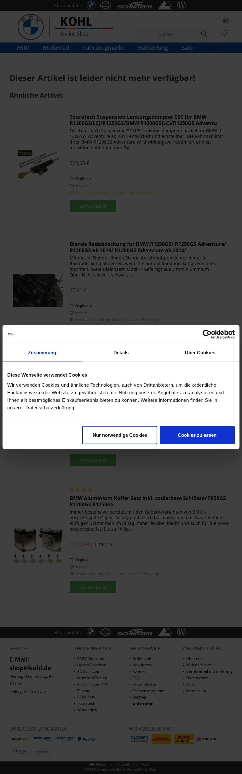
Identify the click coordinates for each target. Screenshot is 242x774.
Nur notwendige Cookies (120, 434)
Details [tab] (121, 352)
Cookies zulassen (197, 434)
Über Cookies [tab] (200, 352)
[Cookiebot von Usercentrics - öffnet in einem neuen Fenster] (207, 334)
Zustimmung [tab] (42, 352)
